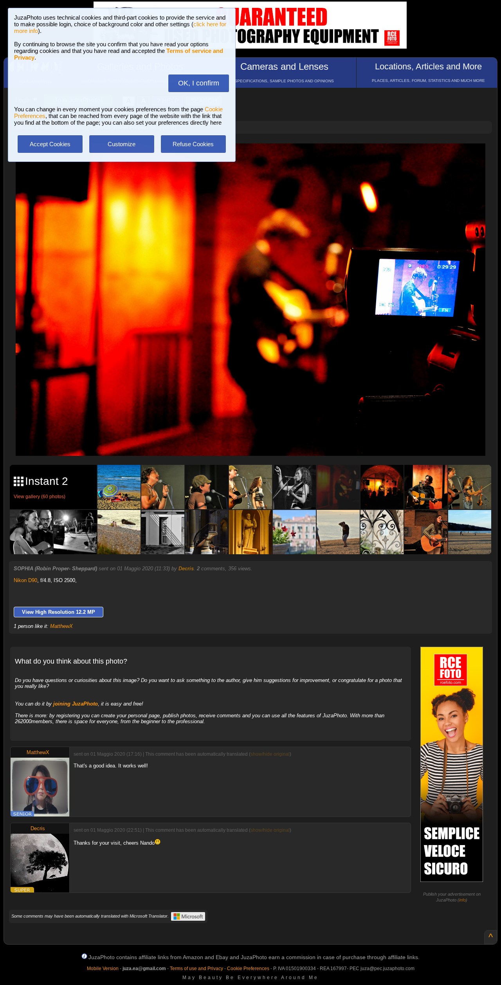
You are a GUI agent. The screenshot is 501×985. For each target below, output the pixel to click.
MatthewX (61, 626)
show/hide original (270, 754)
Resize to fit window (255, 157)
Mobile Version (103, 968)
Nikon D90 (25, 580)
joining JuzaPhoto (75, 704)
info (462, 900)
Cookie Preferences (248, 968)
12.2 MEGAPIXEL (256, 440)
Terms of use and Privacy (196, 968)
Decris (186, 568)
